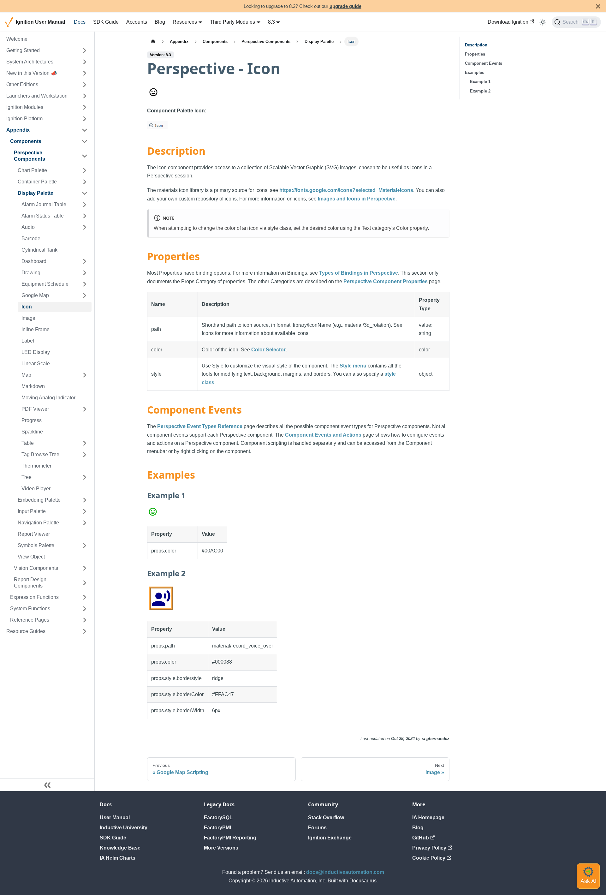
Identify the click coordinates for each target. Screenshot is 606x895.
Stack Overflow (326, 817)
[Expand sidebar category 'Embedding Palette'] (85, 500)
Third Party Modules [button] (232, 22)
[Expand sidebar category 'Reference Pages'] (85, 620)
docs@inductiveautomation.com (345, 872)
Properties (475, 54)
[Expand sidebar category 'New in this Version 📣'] (85, 73)
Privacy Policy (429, 847)
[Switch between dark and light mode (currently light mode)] (543, 22)
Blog (160, 22)
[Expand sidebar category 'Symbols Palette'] (85, 545)
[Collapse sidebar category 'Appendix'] (85, 130)
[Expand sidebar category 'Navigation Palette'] (85, 523)
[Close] (598, 6)
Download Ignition (508, 22)
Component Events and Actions (323, 435)
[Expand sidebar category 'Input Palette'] (85, 511)
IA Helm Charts (117, 858)
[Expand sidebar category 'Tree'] (85, 477)
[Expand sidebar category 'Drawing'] (85, 273)
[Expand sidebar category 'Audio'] (85, 227)
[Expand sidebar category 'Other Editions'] (85, 85)
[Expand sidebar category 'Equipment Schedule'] (85, 284)
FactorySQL (218, 817)
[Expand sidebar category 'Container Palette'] (85, 182)
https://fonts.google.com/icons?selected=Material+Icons (346, 190)
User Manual (115, 817)
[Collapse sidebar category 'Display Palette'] (85, 193)
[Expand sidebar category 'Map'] (85, 375)
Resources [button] (185, 22)
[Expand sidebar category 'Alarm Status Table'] (85, 216)
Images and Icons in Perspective (356, 198)
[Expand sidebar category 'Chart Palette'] (85, 170)
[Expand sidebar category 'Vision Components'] (85, 568)
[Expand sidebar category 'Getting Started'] (85, 50)
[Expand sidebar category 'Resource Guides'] (85, 631)
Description (476, 45)
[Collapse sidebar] (47, 785)
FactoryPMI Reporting (230, 837)
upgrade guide (345, 6)
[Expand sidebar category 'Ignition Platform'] (85, 119)
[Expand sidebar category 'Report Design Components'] (85, 583)
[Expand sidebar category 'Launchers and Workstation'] (85, 96)
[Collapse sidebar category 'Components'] (85, 141)
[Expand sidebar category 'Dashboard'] (85, 261)
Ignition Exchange (330, 837)
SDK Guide (106, 22)
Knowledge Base (120, 847)
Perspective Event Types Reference (199, 426)
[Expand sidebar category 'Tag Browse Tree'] (85, 455)
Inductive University (123, 827)
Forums (317, 827)
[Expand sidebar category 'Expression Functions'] (85, 597)
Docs (80, 22)
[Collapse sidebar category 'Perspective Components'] (85, 156)
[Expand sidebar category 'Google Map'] (85, 295)
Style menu (353, 365)
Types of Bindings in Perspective (358, 273)
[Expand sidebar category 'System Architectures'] (85, 62)
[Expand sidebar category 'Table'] (85, 443)
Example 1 (480, 81)
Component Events (483, 63)
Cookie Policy (428, 858)
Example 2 (480, 91)
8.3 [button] (271, 22)
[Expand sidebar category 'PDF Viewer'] (85, 409)
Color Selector (268, 349)
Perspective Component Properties (385, 281)
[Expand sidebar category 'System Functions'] (85, 609)
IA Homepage (428, 817)
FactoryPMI (217, 827)
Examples (474, 72)
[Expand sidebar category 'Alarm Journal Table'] (85, 205)
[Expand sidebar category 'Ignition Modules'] (85, 107)
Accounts (136, 22)
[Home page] (153, 41)
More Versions (221, 847)
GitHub (420, 837)
